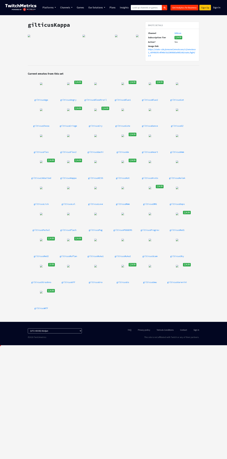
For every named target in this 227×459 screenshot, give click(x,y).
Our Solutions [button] (95, 7)
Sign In (216, 7)
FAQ (129, 329)
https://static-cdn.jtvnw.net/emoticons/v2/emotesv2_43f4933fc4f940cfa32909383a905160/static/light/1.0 (172, 52)
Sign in (196, 329)
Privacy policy (144, 329)
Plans (112, 7)
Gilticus (177, 33)
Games (80, 7)
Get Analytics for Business (184, 7)
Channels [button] (65, 7)
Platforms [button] (48, 7)
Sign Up (205, 7)
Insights (124, 7)
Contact (183, 329)
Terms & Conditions (165, 329)
